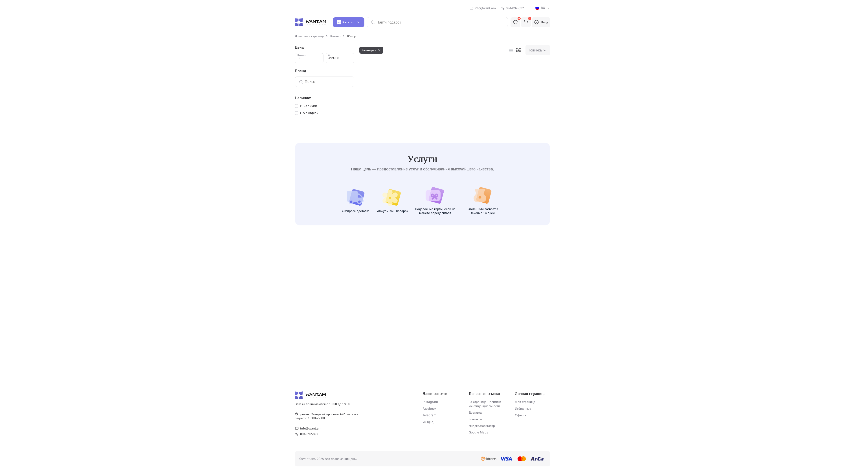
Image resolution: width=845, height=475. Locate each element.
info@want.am (485, 8)
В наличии (308, 106)
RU (542, 7)
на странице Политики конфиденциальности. (485, 404)
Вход (544, 22)
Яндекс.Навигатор (482, 426)
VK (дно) (428, 422)
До (329, 55)
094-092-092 (515, 8)
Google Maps (478, 432)
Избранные (523, 408)
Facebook (429, 408)
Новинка (535, 50)
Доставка (475, 412)
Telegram (429, 415)
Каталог (336, 36)
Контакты (475, 419)
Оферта (521, 415)
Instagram (430, 402)
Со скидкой (309, 113)
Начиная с (301, 55)
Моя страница (525, 402)
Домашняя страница (310, 36)
